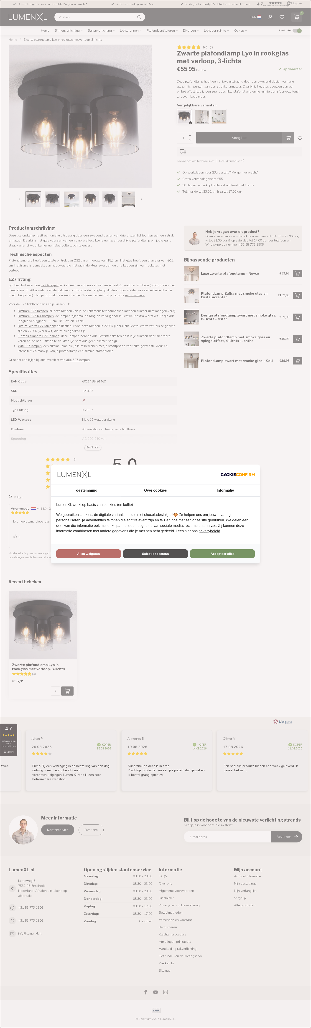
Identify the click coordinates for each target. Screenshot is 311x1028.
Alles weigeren (88, 553)
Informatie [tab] (225, 490)
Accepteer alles (223, 553)
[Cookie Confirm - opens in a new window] (238, 474)
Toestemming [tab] (85, 490)
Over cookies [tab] (155, 490)
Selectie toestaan (155, 553)
